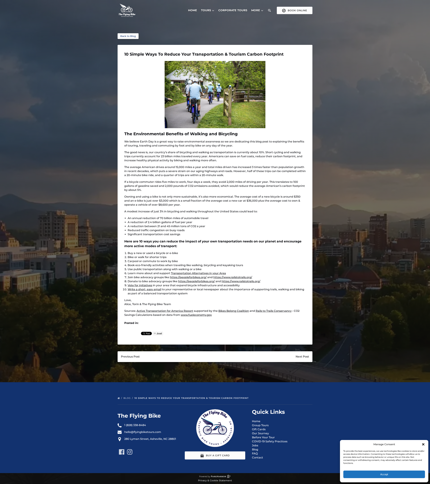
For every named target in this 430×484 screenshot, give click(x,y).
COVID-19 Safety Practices (269, 441)
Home (192, 10)
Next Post (302, 356)
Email (159, 333)
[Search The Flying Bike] (269, 10)
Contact (257, 457)
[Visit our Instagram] (129, 452)
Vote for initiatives (140, 285)
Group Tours (260, 425)
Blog (127, 398)
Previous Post (130, 356)
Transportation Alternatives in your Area (198, 273)
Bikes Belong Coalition (233, 310)
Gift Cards (259, 429)
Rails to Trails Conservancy (274, 310)
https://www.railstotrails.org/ (232, 277)
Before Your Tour (263, 437)
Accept (384, 474)
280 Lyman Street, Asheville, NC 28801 (150, 438)
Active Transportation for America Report (165, 310)
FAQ (255, 453)
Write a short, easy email (144, 289)
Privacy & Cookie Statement (215, 480)
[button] (423, 444)
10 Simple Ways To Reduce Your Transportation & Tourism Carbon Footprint (191, 398)
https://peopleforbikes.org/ (188, 277)
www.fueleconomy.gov (196, 315)
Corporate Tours (232, 10)
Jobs (255, 445)
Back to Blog (128, 36)
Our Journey (260, 433)
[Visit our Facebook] (121, 452)
